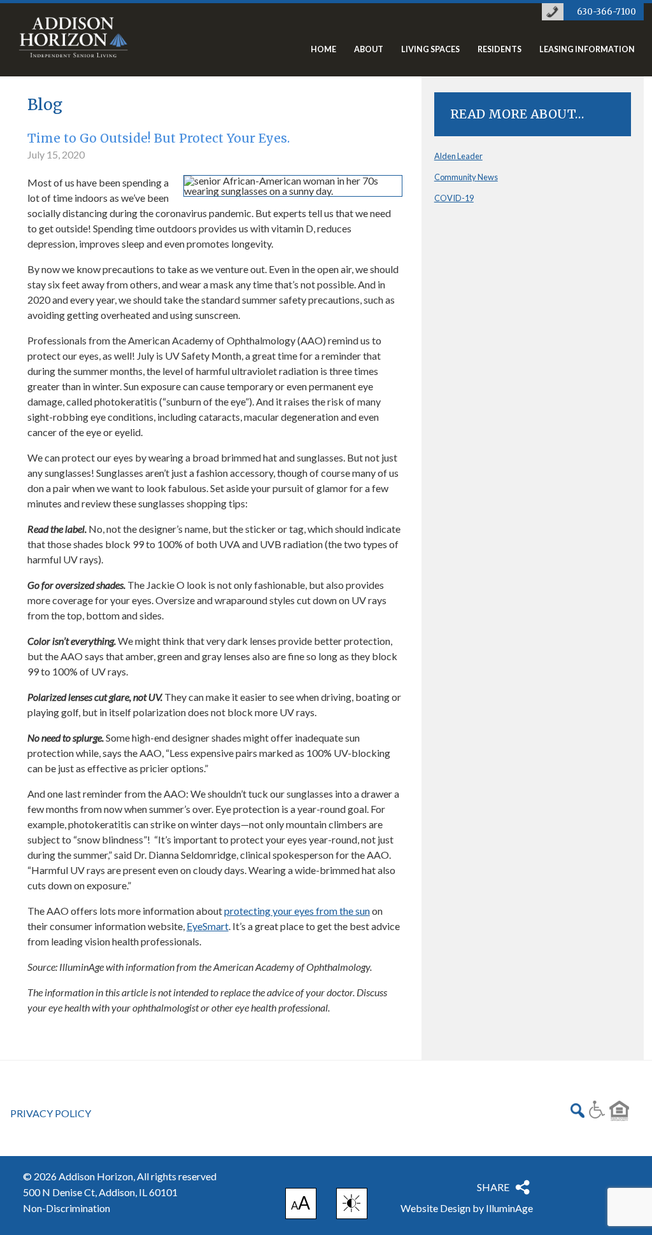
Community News (466, 177)
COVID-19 (454, 198)
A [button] (300, 1205)
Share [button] (493, 1187)
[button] (351, 1203)
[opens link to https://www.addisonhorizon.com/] (73, 45)
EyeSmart (208, 926)
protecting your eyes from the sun (297, 911)
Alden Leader (458, 156)
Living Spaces (430, 50)
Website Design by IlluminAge (466, 1208)
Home (323, 50)
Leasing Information (587, 50)
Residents (499, 50)
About (368, 50)
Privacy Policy (50, 1113)
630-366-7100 (606, 11)
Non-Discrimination (66, 1208)
